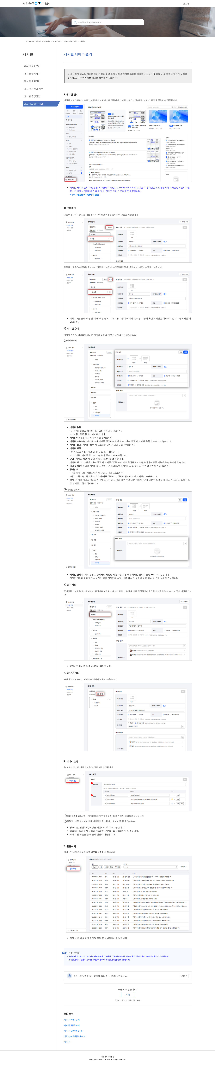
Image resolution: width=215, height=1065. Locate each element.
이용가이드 (48, 41)
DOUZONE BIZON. (105, 1059)
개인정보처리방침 (107, 1057)
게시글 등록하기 (72, 1025)
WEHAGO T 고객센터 (33, 41)
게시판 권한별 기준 (73, 1031)
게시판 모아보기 (72, 1020)
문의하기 (183, 976)
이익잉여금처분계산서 (75, 1036)
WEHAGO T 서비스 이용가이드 (66, 41)
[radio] (127, 995)
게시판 (82, 41)
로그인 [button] (186, 3)
